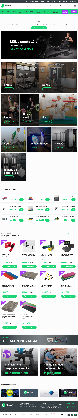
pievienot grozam (11, 266)
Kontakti (59, 1)
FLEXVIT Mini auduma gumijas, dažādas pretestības (49, 216)
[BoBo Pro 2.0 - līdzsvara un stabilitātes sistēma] (68, 246)
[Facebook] (69, 415)
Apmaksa (42, 1)
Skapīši (59, 143)
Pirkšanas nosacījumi (50, 1)
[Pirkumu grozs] (75, 6)
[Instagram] (72, 415)
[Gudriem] (38, 414)
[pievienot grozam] (21, 199)
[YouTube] (75, 415)
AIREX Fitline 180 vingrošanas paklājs (20, 196)
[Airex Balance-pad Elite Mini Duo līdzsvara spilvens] (29, 277)
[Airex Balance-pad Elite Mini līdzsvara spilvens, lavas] (10, 307)
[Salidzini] (24, 414)
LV (70, 6)
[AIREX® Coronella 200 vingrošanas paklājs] (10, 277)
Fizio (45, 117)
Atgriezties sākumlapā (39, 27)
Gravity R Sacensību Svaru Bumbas (45, 206)
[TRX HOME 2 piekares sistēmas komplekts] (49, 277)
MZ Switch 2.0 (5, 254)
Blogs (26, 1)
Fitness (8, 117)
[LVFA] (49, 396)
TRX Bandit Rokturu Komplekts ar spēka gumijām (46, 256)
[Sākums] (7, 407)
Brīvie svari (26, 116)
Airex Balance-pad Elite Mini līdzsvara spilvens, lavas (8, 316)
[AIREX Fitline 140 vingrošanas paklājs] (29, 307)
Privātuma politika (73, 1)
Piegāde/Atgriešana (33, 1)
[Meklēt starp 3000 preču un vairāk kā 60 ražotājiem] (50, 6)
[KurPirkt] (31, 414)
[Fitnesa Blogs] (10, 396)
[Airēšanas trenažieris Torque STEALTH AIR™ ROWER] (29, 246)
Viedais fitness (39, 143)
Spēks (46, 85)
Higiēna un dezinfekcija (11, 171)
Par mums (65, 1)
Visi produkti (72, 234)
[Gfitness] (29, 396)
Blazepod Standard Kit (16, 216)
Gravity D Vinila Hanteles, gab (43, 196)
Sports (8, 143)
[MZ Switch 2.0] (10, 246)
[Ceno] (45, 414)
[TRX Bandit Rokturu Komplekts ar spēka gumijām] (49, 246)
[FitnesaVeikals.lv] (6, 6)
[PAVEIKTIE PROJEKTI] (68, 396)
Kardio (8, 85)
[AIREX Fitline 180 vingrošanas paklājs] (68, 277)
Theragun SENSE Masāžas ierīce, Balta (20, 206)
